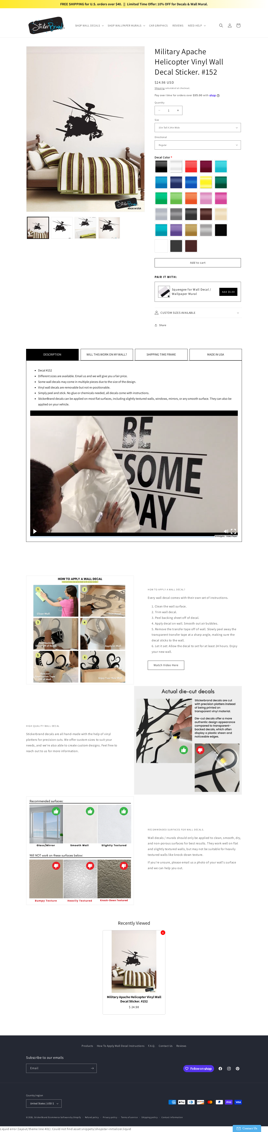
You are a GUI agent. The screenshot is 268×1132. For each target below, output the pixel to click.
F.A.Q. (151, 1046)
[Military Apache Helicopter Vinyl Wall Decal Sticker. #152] (134, 961)
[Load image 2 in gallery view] (62, 228)
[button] (89, 25)
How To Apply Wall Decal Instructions (121, 1046)
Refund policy (92, 1117)
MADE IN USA (215, 354)
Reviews (181, 1046)
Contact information (172, 1117)
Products (87, 1046)
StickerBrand (40, 1117)
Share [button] (162, 325)
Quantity (159, 102)
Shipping (160, 88)
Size (157, 120)
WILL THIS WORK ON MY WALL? (107, 354)
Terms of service (129, 1117)
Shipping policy (149, 1117)
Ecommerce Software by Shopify (64, 1117)
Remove (163, 932)
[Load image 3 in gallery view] (85, 228)
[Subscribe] (92, 1068)
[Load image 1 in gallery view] (38, 228)
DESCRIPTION (52, 354)
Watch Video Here (166, 665)
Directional (161, 137)
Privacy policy (110, 1117)
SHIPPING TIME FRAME (161, 354)
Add (228, 292)
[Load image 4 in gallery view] (109, 228)
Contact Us (166, 1046)
